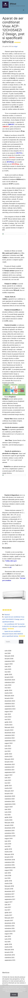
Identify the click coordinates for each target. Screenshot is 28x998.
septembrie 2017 (10, 899)
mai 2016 (7, 941)
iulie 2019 (8, 841)
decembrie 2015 (10, 955)
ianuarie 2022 (9, 762)
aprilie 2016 (8, 944)
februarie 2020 (9, 822)
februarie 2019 (9, 854)
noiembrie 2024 (10, 682)
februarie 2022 (9, 759)
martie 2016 (8, 947)
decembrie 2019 (10, 828)
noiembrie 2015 (9, 957)
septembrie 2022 (10, 740)
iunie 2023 (8, 717)
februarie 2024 (9, 695)
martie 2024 (8, 693)
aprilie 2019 (8, 849)
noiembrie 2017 (9, 894)
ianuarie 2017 (9, 920)
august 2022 (9, 743)
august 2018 (8, 870)
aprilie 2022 (8, 754)
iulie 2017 (8, 904)
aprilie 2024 (8, 690)
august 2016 (8, 934)
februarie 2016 (9, 949)
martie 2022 (8, 756)
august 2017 (8, 902)
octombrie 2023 (10, 706)
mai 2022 (7, 751)
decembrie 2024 (10, 680)
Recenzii (7, 614)
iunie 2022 (8, 748)
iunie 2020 (8, 812)
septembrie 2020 (10, 804)
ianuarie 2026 (9, 658)
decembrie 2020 (10, 796)
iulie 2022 (8, 746)
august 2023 (9, 711)
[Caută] (21, 642)
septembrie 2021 (10, 772)
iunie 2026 (8, 650)
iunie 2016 (8, 939)
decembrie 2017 (10, 891)
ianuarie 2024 (9, 698)
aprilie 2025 (8, 674)
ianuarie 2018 (9, 889)
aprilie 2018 (8, 881)
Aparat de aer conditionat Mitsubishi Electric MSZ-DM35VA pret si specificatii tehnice (12, 634)
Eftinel (13, 4)
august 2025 (9, 664)
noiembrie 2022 (9, 735)
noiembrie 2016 (9, 926)
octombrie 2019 (9, 833)
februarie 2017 (9, 918)
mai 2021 (7, 783)
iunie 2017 (8, 907)
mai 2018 (7, 878)
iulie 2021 (8, 777)
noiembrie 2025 (9, 661)
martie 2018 (8, 883)
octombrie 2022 (10, 738)
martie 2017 (8, 915)
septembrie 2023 (10, 709)
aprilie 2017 (8, 912)
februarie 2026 (9, 656)
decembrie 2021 (10, 764)
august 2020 (9, 807)
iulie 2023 (8, 714)
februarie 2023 (9, 727)
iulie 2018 (8, 873)
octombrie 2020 (10, 801)
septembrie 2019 (10, 836)
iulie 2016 (8, 936)
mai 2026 (8, 653)
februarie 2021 (9, 791)
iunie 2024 (8, 685)
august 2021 (8, 775)
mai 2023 (8, 719)
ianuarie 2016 (9, 952)
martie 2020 (8, 820)
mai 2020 (8, 814)
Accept (14, 994)
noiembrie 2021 (9, 767)
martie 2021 (8, 788)
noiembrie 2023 (10, 703)
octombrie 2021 (9, 769)
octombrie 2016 (9, 928)
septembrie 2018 (10, 867)
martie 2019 (8, 852)
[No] (26, 991)
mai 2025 (7, 672)
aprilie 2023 (8, 722)
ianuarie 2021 (9, 793)
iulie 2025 (8, 666)
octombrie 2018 (9, 865)
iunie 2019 (8, 844)
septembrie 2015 (10, 960)
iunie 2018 (8, 875)
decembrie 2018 (10, 859)
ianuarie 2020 (9, 825)
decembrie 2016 (10, 923)
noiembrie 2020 (10, 799)
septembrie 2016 (10, 931)
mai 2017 (7, 910)
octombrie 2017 (9, 896)
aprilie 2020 (8, 817)
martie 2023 (8, 725)
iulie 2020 (8, 809)
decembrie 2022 (10, 732)
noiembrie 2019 (9, 830)
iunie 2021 (8, 780)
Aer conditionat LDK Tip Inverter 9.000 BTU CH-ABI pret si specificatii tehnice (14, 626)
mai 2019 (7, 846)
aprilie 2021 (8, 785)
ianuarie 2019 (9, 857)
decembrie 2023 (10, 701)
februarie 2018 (9, 886)
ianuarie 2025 (9, 677)
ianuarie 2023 (9, 730)
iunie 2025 (8, 669)
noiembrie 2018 (9, 862)
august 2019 (8, 838)
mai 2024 (8, 687)
